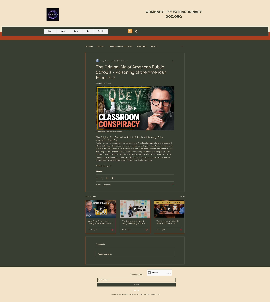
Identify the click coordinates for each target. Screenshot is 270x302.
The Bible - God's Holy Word (120, 46)
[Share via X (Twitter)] (102, 178)
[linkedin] (135, 290)
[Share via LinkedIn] (107, 178)
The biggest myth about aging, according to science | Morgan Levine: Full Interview (134, 222)
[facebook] (132, 290)
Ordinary (100, 46)
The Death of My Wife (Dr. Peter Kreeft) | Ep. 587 (168, 222)
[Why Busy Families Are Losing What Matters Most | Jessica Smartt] (101, 208)
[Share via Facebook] (97, 178)
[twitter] (138, 290)
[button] (182, 46)
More (153, 46)
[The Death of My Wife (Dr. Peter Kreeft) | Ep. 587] (169, 208)
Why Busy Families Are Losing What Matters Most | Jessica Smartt (100, 222)
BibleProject (141, 46)
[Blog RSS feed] (130, 31)
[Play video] (135, 108)
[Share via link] (112, 178)
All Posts (89, 46)
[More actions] (172, 60)
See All (182, 196)
